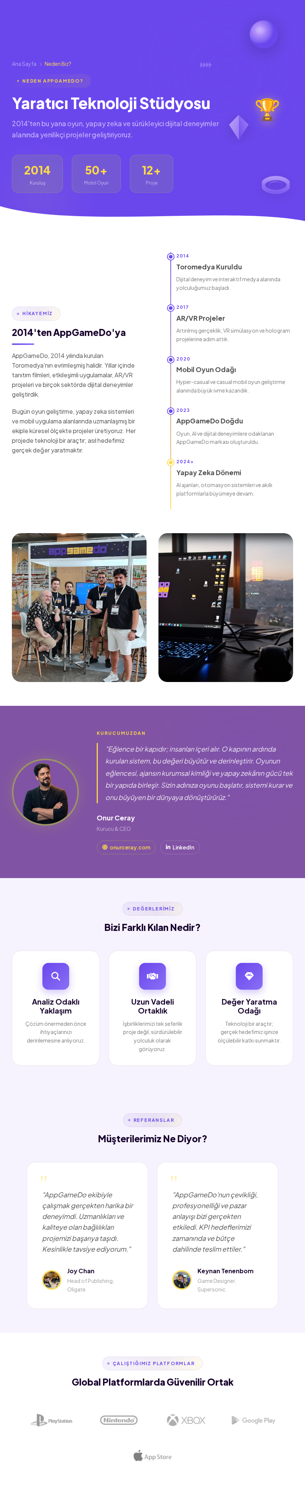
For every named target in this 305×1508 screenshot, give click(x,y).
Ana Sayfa (24, 63)
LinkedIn (183, 847)
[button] (267, 108)
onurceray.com (130, 847)
